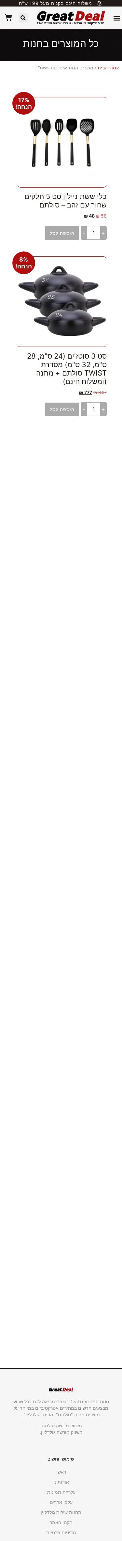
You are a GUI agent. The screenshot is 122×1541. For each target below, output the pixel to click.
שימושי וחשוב (61, 1459)
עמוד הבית (108, 67)
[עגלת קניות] (8, 17)
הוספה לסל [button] (62, 233)
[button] (116, 18)
